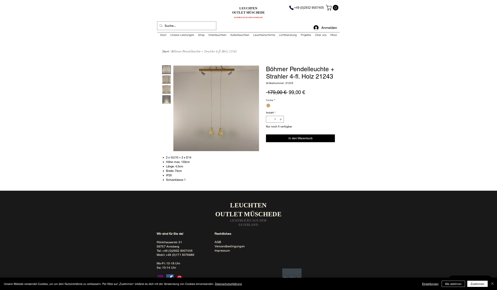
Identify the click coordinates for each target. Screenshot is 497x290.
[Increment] (281, 119)
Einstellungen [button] (430, 284)
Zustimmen (477, 284)
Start (165, 51)
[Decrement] (269, 119)
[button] (333, 7)
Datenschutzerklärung (228, 284)
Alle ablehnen (453, 284)
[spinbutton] (275, 119)
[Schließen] (492, 284)
